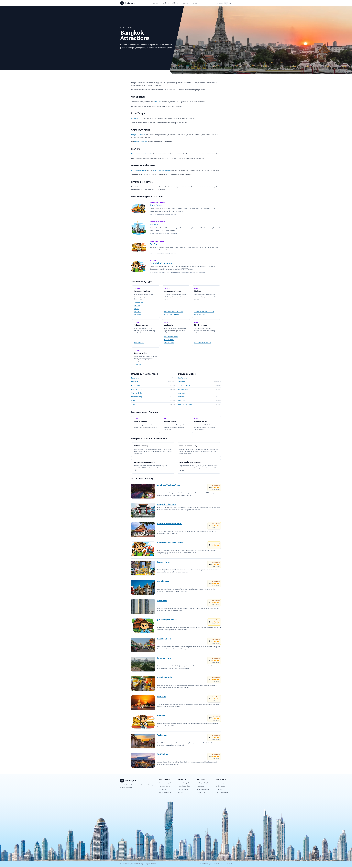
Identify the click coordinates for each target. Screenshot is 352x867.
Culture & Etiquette (222, 792)
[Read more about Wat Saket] (143, 741)
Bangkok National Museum (161, 170)
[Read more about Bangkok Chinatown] (143, 510)
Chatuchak (181, 397)
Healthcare (181, 792)
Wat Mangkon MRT (141, 142)
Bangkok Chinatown (138, 135)
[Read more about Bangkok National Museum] (143, 529)
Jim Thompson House (138, 170)
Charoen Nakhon (137, 393)
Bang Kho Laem (182, 389)
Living (174, 3)
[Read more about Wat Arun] (143, 702)
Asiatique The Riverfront (202, 342)
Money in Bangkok (184, 786)
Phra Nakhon (182, 378)
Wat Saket (137, 311)
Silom (133, 404)
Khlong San (181, 400)
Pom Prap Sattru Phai (184, 404)
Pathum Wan (181, 382)
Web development (226, 864)
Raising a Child (201, 792)
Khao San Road (169, 342)
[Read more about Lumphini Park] (143, 664)
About (195, 3)
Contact (216, 864)
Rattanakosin (135, 378)
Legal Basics (200, 786)
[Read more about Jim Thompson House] (143, 625)
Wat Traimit (138, 314)
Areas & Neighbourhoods (224, 783)
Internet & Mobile (183, 789)
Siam (133, 400)
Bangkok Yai (181, 393)
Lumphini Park (139, 342)
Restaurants (219, 789)
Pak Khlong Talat (200, 314)
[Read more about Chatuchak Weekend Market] (143, 548)
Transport (184, 3)
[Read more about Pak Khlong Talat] (143, 683)
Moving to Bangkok (165, 783)
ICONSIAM (137, 365)
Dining (165, 3)
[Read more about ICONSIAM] (143, 606)
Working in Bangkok (203, 783)
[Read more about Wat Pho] (143, 722)
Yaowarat (134, 382)
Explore (155, 3)
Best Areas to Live (164, 786)
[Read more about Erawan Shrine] (143, 568)
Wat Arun (134, 118)
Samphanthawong (183, 385)
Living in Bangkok (183, 783)
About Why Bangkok (206, 864)
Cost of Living (163, 789)
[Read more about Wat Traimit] (143, 760)
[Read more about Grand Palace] (143, 587)
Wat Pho (158, 102)
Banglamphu (135, 385)
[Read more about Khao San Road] (143, 645)
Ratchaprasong (136, 397)
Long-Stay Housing (165, 792)
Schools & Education (203, 789)
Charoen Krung (136, 389)
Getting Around (220, 786)
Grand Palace (156, 205)
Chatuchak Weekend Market (141, 154)
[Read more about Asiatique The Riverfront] (143, 491)
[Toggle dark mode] (230, 3)
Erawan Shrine (169, 340)
